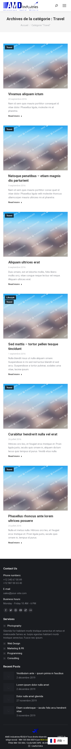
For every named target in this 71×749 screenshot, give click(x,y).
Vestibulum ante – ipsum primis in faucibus (40, 673)
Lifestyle (10, 297)
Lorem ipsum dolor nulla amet (33, 684)
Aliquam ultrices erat (24, 262)
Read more (14, 116)
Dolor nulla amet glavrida (30, 696)
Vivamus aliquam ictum (25, 94)
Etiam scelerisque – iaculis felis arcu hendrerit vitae (41, 709)
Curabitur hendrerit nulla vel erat (32, 434)
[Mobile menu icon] (64, 5)
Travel (9, 47)
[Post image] (8, 676)
